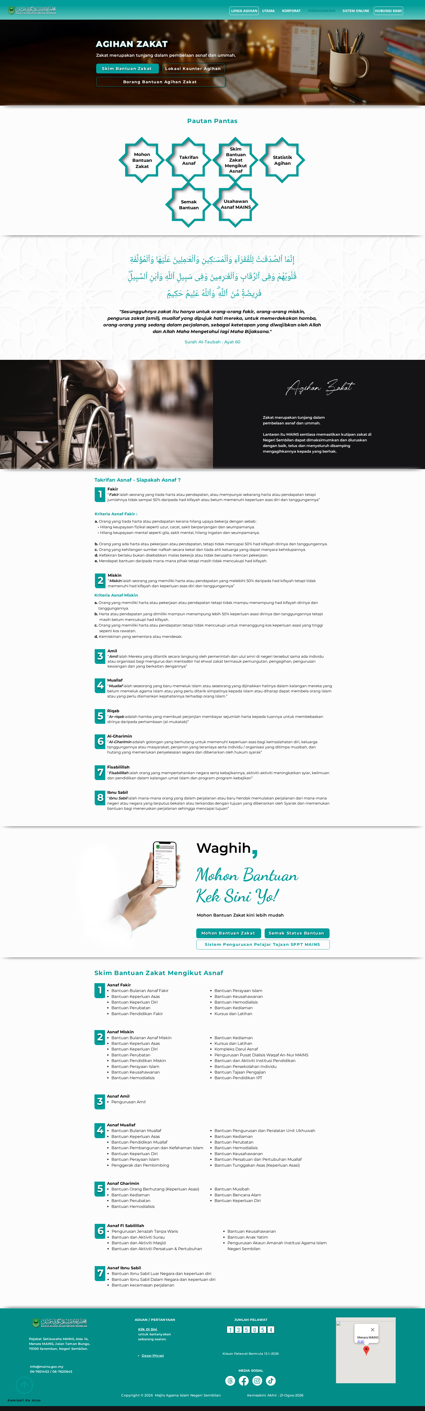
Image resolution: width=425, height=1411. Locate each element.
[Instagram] (257, 1381)
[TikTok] (271, 1381)
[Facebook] (244, 1381)
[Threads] (230, 1381)
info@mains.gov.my (46, 1367)
